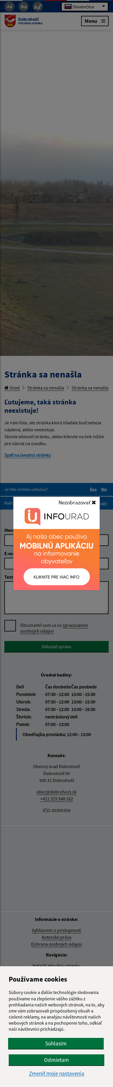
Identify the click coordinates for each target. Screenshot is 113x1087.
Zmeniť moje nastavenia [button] (56, 1073)
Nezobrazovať (75, 502)
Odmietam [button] (56, 1059)
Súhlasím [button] (56, 1043)
